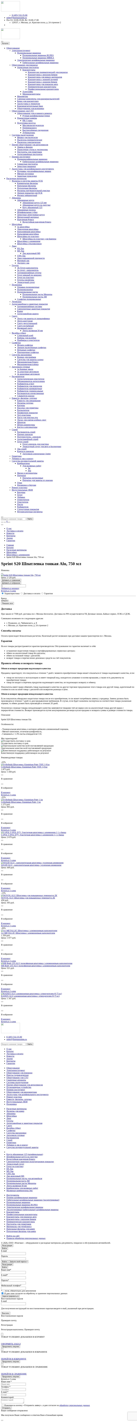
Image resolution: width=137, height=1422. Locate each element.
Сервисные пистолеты (27, 164)
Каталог (5, 43)
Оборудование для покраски (25, 65)
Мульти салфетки (25, 345)
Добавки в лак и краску (22, 458)
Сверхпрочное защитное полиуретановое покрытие (30, 1161)
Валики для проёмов (26, 357)
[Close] (2, 1334)
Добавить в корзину (10, 588)
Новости (10, 533)
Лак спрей (21, 449)
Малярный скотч (24, 328)
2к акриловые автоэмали (28, 374)
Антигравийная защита (28, 314)
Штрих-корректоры (26, 425)
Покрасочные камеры (27, 118)
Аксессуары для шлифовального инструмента (33, 169)
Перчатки (21, 475)
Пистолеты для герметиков (29, 152)
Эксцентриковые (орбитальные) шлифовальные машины (32, 1209)
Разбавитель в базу (25, 384)
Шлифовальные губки (27, 212)
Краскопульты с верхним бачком (42, 75)
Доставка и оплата (14, 531)
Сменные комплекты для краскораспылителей (38, 99)
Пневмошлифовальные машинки (32, 159)
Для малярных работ (31, 466)
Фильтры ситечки (25, 403)
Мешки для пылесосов (27, 137)
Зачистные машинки (26, 166)
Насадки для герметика (27, 408)
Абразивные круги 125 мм (34, 202)
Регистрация (7, 1246)
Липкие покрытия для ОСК (29, 193)
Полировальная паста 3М (18, 1181)
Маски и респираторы (27, 473)
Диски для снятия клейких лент (31, 420)
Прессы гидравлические (17, 1075)
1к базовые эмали (25, 369)
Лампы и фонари (25, 147)
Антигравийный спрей (27, 439)
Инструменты (12, 1195)
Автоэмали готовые (21, 367)
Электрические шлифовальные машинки (36, 60)
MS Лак (20, 251)
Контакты (10, 536)
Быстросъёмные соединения (35, 130)
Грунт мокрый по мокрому (29, 275)
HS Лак (20, 248)
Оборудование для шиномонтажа (21, 1092)
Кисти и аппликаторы (27, 427)
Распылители (23, 410)
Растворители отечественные (30, 393)
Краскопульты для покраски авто (43, 84)
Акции (9, 538)
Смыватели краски (25, 396)
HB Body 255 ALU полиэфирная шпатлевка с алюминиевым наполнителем (35, 966)
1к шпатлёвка (23, 227)
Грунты (15, 265)
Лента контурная (25, 321)
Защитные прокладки (27, 176)
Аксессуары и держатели (28, 103)
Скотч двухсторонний (27, 323)
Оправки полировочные (28, 287)
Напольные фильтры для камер (20, 1229)
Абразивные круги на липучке (36, 205)
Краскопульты (28, 70)
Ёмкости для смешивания (28, 400)
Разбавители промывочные (29, 388)
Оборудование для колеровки (30, 108)
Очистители (22, 502)
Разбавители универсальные (30, 391)
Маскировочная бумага (27, 362)
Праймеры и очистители (28, 340)
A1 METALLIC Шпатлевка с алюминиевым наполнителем (28, 933)
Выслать (5, 1313)
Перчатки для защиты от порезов (37, 480)
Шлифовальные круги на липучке (22, 1157)
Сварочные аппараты (16, 1080)
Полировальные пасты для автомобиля (24, 1178)
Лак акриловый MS (31, 253)
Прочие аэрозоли (25, 434)
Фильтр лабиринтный (27, 195)
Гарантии (10, 540)
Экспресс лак (23, 263)
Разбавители (22, 507)
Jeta (29, 470)
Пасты (20, 504)
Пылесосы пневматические (29, 140)
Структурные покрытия (28, 509)
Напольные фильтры (26, 186)
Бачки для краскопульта (28, 101)
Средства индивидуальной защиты (28, 461)
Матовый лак (23, 260)
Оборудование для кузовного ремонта (34, 113)
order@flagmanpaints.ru (16, 17)
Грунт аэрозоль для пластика (35, 444)
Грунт (19, 495)
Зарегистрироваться (10, 1296)
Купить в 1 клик (8, 591)
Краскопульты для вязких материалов (45, 77)
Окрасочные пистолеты (28, 67)
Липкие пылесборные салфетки (31, 347)
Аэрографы (27, 91)
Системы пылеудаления (23, 135)
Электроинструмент (21, 50)
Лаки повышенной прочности (31, 258)
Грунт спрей (22, 442)
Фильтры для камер (15, 1111)
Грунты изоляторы (25, 280)
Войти (4, 1248)
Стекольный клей (25, 335)
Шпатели (21, 422)
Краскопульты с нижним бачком (42, 82)
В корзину (5, 792)
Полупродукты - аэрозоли (29, 437)
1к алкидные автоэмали (28, 371)
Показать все (7, 603)
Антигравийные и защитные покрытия (30, 304)
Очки (19, 483)
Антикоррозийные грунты (29, 272)
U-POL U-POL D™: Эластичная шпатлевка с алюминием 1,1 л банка (32, 835)
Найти (29, 519)
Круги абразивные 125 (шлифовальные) (24, 1154)
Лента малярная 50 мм (32, 330)
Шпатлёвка (17, 224)
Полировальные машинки (29, 53)
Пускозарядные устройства (18, 1087)
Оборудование (13, 48)
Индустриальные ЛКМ (22, 490)
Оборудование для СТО (23, 111)
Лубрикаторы (28, 132)
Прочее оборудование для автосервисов (30, 145)
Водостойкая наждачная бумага (36, 222)
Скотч (14, 316)
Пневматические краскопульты (42, 87)
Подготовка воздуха (26, 123)
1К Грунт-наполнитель (27, 268)
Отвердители (23, 499)
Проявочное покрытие (27, 413)
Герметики (17, 456)
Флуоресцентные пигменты (30, 512)
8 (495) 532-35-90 (19, 15)
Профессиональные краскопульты (43, 89)
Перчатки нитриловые (32, 478)
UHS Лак (21, 256)
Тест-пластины (24, 415)
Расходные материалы (16, 178)
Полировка (17, 285)
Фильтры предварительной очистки (33, 190)
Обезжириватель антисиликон (31, 381)
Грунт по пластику (25, 277)
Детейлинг (17, 301)
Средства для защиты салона (30, 359)
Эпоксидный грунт (26, 282)
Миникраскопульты (31, 94)
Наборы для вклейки (26, 338)
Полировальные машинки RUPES (38, 55)
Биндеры (21, 492)
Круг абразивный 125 (32, 207)
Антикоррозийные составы (29, 306)
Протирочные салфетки (28, 352)
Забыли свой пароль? (18, 1262)
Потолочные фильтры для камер (21, 1231)
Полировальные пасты (27, 292)
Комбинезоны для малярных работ (22, 1188)
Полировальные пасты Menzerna (37, 294)
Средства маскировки (22, 355)
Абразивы (16, 198)
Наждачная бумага (25, 219)
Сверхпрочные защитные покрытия (33, 309)
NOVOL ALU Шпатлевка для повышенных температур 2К (28, 898)
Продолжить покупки (10, 1347)
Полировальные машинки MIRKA (38, 58)
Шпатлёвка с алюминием (28, 241)
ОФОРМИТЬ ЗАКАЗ (11, 1344)
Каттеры (21, 405)
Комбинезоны (23, 463)
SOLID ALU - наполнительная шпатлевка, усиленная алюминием (31, 865)
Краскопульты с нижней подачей (43, 79)
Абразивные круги (25, 200)
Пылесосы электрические (29, 142)
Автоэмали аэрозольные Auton (36, 454)
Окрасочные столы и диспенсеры (32, 149)
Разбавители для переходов (29, 386)
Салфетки (16, 343)
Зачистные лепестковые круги (31, 215)
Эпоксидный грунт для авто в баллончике (41, 446)
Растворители (18, 376)
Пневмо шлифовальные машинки (21, 1197)
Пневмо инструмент (21, 157)
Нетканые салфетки (26, 350)
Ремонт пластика (19, 487)
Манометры (22, 96)
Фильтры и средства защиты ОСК (27, 181)
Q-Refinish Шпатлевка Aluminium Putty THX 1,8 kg (24, 767)
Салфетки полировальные (29, 299)
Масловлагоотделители (33, 125)
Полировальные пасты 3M (34, 297)
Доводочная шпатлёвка (27, 229)
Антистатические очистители (30, 379)
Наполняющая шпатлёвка (29, 231)
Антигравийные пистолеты (29, 154)
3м (29, 468)
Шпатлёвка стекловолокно (29, 244)
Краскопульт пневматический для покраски (48, 72)
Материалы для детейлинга (18, 1226)
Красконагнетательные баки (30, 106)
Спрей (15, 429)
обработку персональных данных (74, 1405)
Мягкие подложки (25, 174)
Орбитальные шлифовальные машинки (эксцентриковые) (32, 1200)
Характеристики (12, 593)
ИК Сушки (27, 120)
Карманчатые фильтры (27, 183)
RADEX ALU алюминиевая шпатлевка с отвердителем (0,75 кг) (30, 996)
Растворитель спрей (26, 432)
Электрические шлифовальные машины (24, 1207)
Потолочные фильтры (27, 188)
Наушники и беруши (26, 485)
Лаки (14, 246)
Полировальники (25, 289)
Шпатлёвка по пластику (28, 236)
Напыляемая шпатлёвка (28, 234)
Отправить (6, 1408)
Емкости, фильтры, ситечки (24, 398)
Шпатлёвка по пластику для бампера (39, 239)
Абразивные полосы (26, 210)
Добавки (21, 497)
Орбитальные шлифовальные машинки (40, 62)
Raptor (20, 311)
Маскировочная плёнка (28, 364)
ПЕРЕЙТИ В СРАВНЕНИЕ (14, 1374)
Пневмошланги (29, 128)
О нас (9, 528)
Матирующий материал (28, 217)
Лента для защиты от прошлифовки (33, 318)
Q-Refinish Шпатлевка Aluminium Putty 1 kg (21, 802)
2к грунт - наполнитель (28, 270)
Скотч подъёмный (25, 326)
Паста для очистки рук (27, 417)
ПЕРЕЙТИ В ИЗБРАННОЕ (13, 1359)
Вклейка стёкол (19, 333)
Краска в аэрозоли (25, 451)
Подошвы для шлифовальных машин (34, 171)
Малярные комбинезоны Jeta (19, 1190)
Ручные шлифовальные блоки (36, 116)
